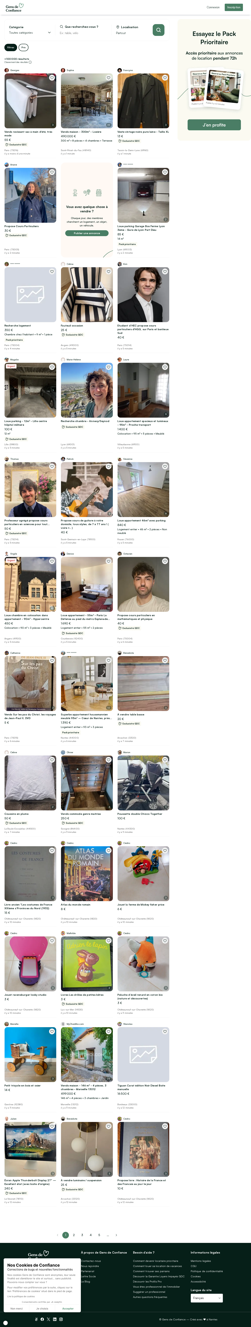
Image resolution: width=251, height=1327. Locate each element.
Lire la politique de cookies (21, 1296)
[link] (116, 1235)
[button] (5, 1323)
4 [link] (91, 1235)
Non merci (16, 1308)
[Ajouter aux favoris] (52, 78)
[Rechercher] (158, 30)
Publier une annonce (87, 233)
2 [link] (74, 1235)
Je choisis (42, 1308)
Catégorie (16, 27)
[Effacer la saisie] (104, 33)
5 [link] (99, 1235)
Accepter (68, 1308)
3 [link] (82, 1235)
